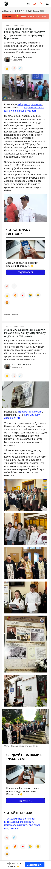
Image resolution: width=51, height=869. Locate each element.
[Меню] (47, 3)
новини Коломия (11, 314)
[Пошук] (41, 3)
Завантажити (34, 864)
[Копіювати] (20, 68)
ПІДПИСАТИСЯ (25, 272)
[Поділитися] (14, 68)
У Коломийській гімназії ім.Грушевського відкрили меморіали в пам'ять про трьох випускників (22, 823)
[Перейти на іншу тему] (34, 3)
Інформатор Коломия (30, 104)
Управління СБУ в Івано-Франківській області (24, 109)
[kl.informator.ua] (5, 3)
